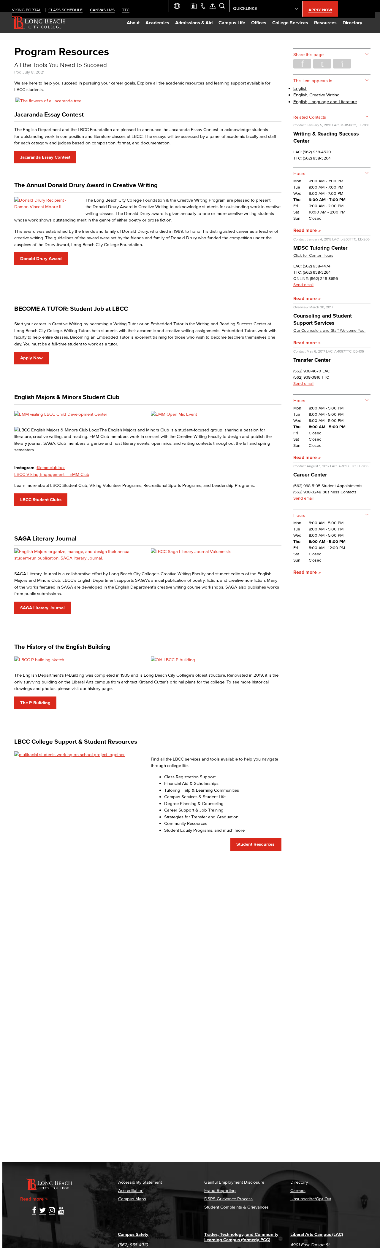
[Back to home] (38, 22)
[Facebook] (34, 1211)
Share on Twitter (322, 63)
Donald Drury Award (41, 258)
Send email (303, 285)
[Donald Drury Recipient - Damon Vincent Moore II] (47, 206)
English (300, 88)
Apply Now (31, 357)
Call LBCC (203, 6)
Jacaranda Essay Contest (45, 157)
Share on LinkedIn (342, 63)
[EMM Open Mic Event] (174, 414)
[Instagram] (51, 1211)
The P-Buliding (35, 702)
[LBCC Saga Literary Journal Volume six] (191, 551)
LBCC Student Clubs (40, 499)
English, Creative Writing (316, 94)
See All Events (193, 6)
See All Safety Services (212, 6)
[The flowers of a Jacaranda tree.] (48, 100)
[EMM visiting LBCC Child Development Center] (60, 414)
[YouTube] (61, 1211)
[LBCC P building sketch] (39, 659)
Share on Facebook (302, 63)
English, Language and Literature (325, 101)
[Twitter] (42, 1211)
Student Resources (256, 844)
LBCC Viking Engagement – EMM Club (51, 474)
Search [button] (222, 6)
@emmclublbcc (51, 467)
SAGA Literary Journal (42, 607)
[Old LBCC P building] (173, 659)
